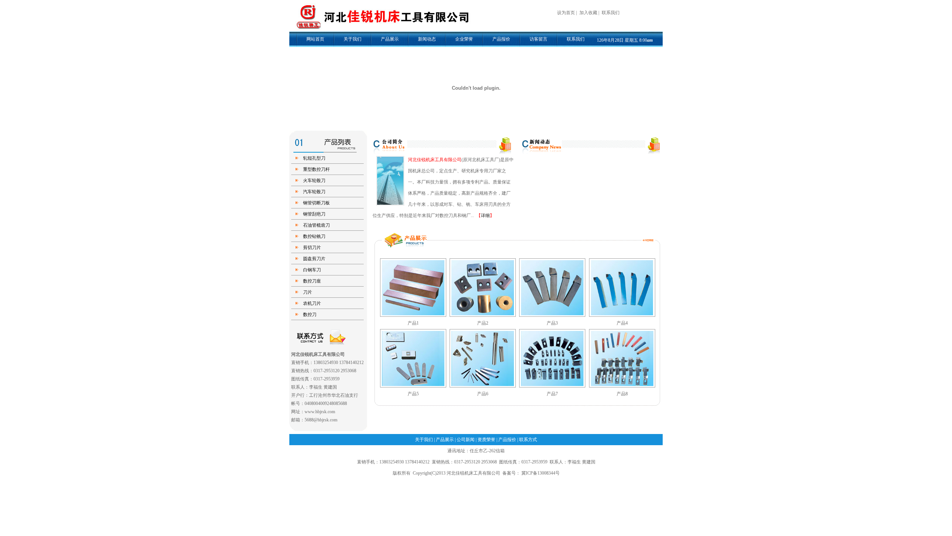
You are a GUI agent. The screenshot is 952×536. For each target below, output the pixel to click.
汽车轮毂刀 (314, 191)
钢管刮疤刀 (314, 214)
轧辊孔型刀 (314, 158)
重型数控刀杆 (316, 169)
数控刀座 (312, 281)
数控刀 (309, 314)
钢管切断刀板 (316, 202)
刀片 (307, 292)
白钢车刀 (312, 269)
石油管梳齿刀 (316, 225)
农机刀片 (312, 303)
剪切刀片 (312, 247)
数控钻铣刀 (314, 236)
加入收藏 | (589, 12)
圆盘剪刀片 (314, 258)
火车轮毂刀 (314, 180)
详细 (485, 215)
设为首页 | (567, 12)
